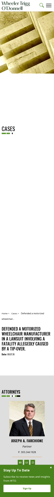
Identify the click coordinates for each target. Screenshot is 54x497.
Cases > (15, 313)
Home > (5, 313)
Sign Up (27, 488)
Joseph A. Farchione (27, 440)
